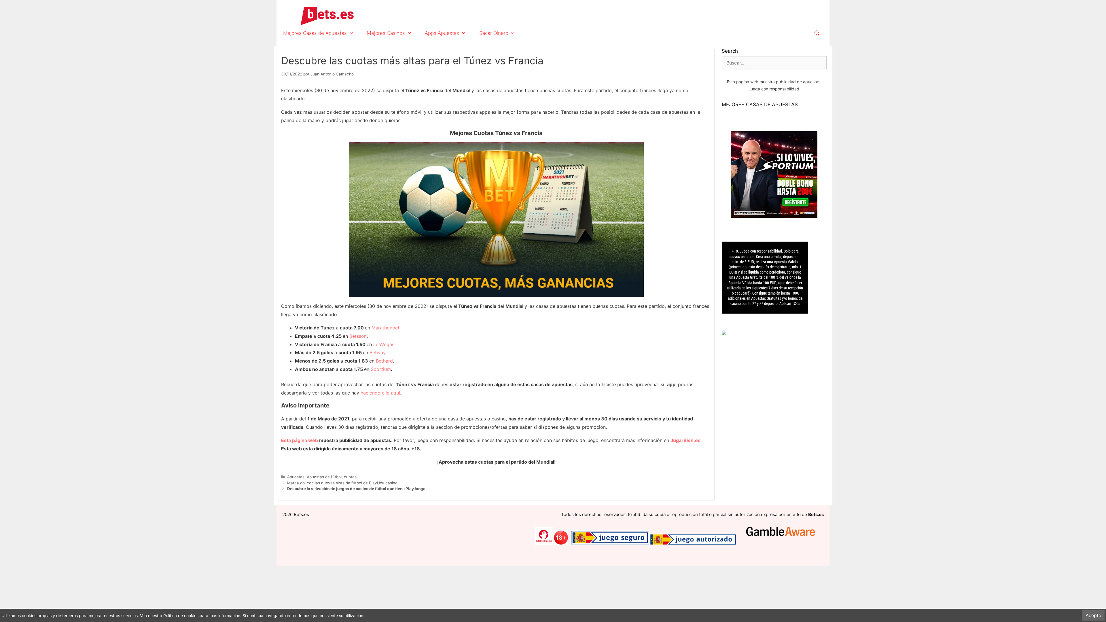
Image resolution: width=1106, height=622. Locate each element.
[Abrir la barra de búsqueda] (817, 33)
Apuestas (295, 477)
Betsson (358, 336)
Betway (377, 352)
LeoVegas (383, 344)
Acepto (1093, 615)
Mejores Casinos (386, 33)
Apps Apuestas (442, 33)
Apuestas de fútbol (324, 477)
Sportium (381, 369)
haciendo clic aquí (380, 393)
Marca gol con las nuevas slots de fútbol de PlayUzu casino (342, 483)
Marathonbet (385, 328)
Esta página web (299, 440)
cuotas (350, 477)
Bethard (384, 361)
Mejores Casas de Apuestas (315, 33)
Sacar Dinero (493, 33)
